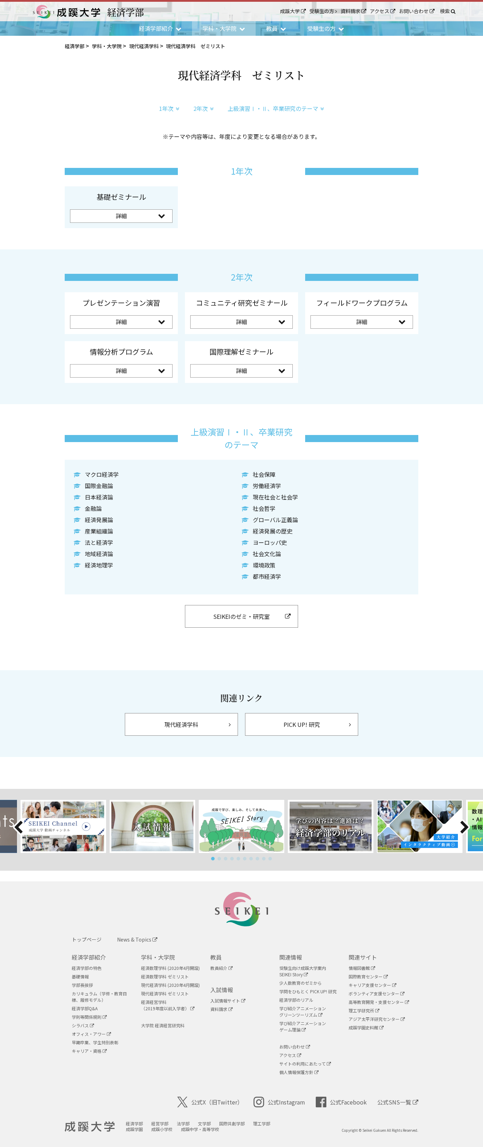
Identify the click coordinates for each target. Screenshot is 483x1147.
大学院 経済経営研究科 (163, 1025)
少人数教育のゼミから (300, 983)
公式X (217, 1102)
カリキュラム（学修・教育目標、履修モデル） (99, 996)
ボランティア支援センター (374, 993)
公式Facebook (348, 1102)
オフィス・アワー (89, 1034)
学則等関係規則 (87, 1017)
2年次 (200, 108)
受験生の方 (322, 11)
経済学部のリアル (296, 1000)
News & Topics (134, 939)
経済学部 (134, 1123)
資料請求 (351, 11)
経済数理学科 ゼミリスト (165, 976)
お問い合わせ (414, 11)
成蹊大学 (290, 11)
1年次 (166, 108)
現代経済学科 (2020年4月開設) (170, 985)
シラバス (81, 1025)
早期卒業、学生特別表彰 (95, 1042)
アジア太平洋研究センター (375, 1019)
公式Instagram (286, 1102)
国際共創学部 (232, 1123)
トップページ (86, 939)
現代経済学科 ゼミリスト (165, 993)
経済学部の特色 (86, 968)
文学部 (204, 1123)
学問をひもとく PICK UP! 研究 (308, 991)
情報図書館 (360, 968)
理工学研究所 (362, 1010)
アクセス (380, 11)
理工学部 (261, 1123)
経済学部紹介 (89, 957)
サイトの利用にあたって (303, 1064)
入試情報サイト (225, 1001)
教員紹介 (219, 968)
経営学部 (159, 1123)
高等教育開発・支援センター (377, 1002)
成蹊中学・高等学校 (200, 1129)
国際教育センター (366, 976)
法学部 (183, 1123)
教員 (216, 957)
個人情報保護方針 (296, 1072)
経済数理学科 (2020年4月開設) (170, 968)
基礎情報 (80, 976)
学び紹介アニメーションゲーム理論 (302, 1026)
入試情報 (221, 989)
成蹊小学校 (162, 1129)
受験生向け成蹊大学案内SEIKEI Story (302, 971)
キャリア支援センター (370, 985)
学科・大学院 (158, 957)
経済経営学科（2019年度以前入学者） (165, 1005)
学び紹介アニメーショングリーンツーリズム (302, 1011)
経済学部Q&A (85, 1008)
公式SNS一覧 (395, 1102)
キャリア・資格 (87, 1051)
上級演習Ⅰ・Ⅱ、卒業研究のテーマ (273, 108)
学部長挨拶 (82, 985)
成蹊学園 (134, 1129)
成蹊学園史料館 (364, 1027)
